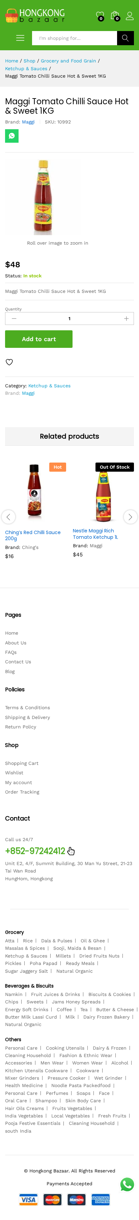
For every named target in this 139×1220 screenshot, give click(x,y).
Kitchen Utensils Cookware (36, 1070)
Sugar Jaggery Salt (26, 971)
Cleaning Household (28, 1055)
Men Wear (52, 1062)
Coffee (64, 1009)
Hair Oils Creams (24, 1108)
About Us (15, 642)
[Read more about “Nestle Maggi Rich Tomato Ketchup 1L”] (87, 519)
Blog (10, 671)
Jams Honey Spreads (76, 1001)
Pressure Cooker (67, 1078)
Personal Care (21, 1048)
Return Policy (20, 726)
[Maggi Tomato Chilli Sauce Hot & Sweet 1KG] (12, 136)
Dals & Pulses (56, 940)
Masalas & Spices (25, 948)
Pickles (13, 963)
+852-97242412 (35, 851)
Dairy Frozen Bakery (106, 1017)
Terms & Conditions (27, 707)
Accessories (18, 1062)
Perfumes (57, 1093)
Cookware (87, 1070)
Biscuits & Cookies (109, 994)
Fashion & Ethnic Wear (85, 1055)
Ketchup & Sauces (49, 385)
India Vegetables (24, 1115)
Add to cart (39, 338)
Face (104, 1093)
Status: (13, 275)
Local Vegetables (70, 1115)
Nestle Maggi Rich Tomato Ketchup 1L (95, 534)
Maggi (28, 121)
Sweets (35, 1001)
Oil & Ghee (93, 940)
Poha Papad (43, 963)
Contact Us (18, 661)
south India (18, 1131)
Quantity (13, 309)
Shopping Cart (21, 763)
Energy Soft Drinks (26, 1009)
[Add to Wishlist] (10, 362)
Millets (63, 956)
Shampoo (46, 1100)
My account (18, 782)
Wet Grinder (108, 1078)
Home (11, 633)
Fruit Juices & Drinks (55, 994)
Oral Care (16, 1100)
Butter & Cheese (115, 1009)
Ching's (30, 547)
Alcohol (119, 1062)
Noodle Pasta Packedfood (81, 1085)
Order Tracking (22, 792)
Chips (11, 1001)
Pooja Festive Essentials (32, 1123)
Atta (10, 940)
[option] (36, 516)
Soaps (83, 1093)
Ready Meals (80, 963)
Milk (70, 1017)
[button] (19, 521)
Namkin (14, 994)
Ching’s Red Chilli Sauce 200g (33, 535)
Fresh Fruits (112, 1115)
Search (125, 38)
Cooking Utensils (65, 1048)
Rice (28, 940)
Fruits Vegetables (72, 1108)
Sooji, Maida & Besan (77, 948)
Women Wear (87, 1062)
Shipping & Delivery (27, 717)
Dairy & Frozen (110, 1048)
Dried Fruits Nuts (99, 956)
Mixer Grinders (22, 1078)
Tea (84, 1009)
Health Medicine (24, 1085)
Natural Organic (74, 971)
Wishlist (14, 772)
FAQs (11, 652)
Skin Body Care (83, 1100)
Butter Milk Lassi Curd (31, 1017)
